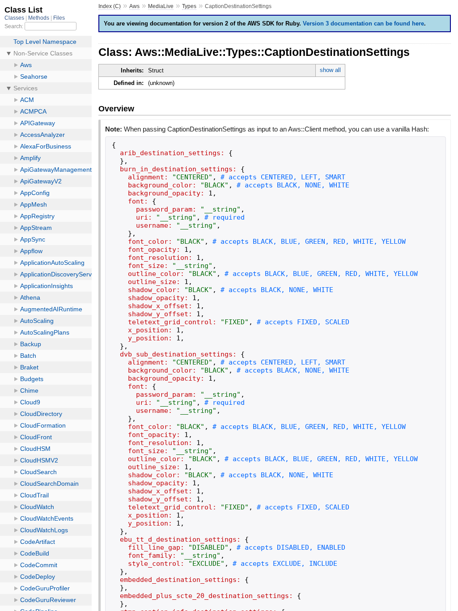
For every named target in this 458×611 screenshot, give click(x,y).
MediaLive (161, 6)
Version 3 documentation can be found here (363, 23)
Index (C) (109, 6)
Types (189, 6)
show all (330, 70)
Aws (134, 6)
